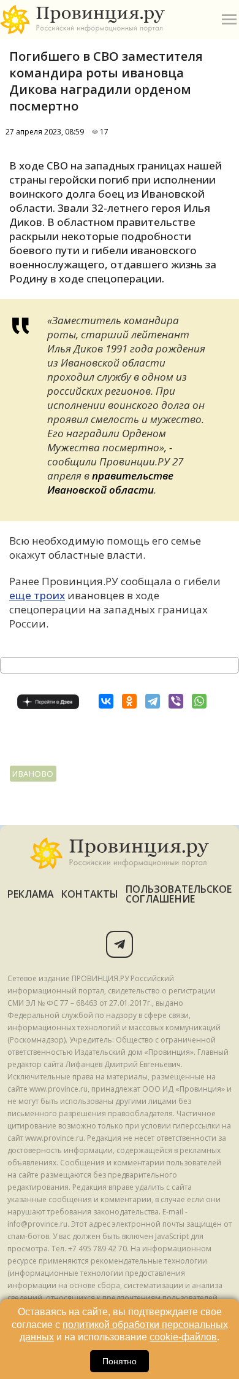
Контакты (89, 894)
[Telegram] (152, 701)
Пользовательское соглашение (179, 894)
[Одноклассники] (129, 701)
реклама (31, 894)
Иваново (33, 773)
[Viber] (176, 701)
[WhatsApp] (199, 701)
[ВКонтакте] (106, 701)
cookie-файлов (183, 1337)
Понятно (119, 1361)
